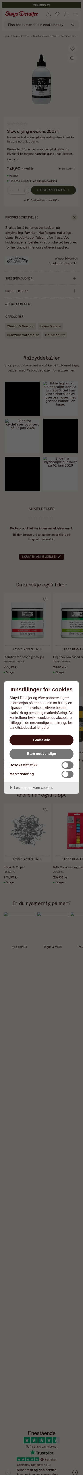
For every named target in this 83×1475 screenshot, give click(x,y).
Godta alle (41, 740)
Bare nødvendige (41, 754)
